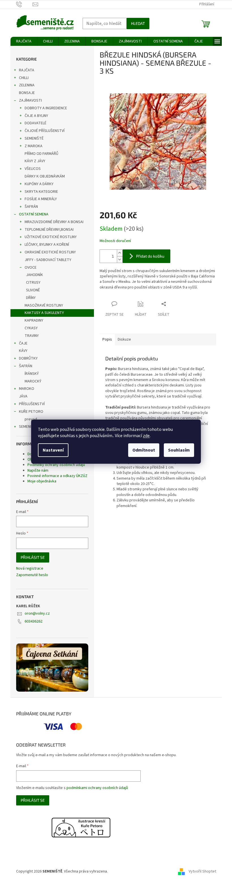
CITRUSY (33, 282)
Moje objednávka (41, 481)
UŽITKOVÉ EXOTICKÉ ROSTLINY (51, 237)
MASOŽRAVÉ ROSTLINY (44, 305)
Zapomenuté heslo (32, 575)
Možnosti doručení (115, 241)
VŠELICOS (33, 169)
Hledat (138, 23)
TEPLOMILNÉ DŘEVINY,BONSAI (49, 229)
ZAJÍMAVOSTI (30, 100)
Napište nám (37, 470)
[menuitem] (23, 41)
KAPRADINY (34, 320)
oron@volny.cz (37, 613)
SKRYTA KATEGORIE (41, 191)
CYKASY (31, 328)
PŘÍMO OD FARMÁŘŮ (41, 154)
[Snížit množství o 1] (120, 259)
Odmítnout (143, 450)
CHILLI (24, 78)
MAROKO (26, 389)
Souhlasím (179, 450)
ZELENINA (27, 85)
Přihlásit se (33, 557)
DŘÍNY (31, 298)
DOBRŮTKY (28, 358)
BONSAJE (27, 93)
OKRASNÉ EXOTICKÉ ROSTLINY (50, 252)
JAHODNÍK (34, 275)
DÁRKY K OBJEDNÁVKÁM (45, 176)
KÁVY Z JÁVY (35, 161)
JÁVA (23, 396)
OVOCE (30, 267)
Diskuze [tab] (124, 339)
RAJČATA (26, 70)
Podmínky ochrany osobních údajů (56, 465)
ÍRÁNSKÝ (32, 374)
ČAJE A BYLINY (36, 116)
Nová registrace (29, 568)
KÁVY (23, 351)
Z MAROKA (33, 146)
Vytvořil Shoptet (202, 871)
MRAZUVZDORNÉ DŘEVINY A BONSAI (54, 222)
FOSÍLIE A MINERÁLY (41, 199)
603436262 (33, 621)
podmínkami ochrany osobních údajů (97, 788)
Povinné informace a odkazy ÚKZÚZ (57, 476)
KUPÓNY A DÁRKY (39, 184)
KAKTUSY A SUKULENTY (44, 313)
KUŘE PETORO (31, 411)
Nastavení (53, 450)
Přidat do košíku (150, 256)
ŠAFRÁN (31, 206)
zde (146, 436)
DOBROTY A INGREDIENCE (46, 108)
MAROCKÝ (33, 381)
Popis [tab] (107, 339)
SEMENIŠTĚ (34, 138)
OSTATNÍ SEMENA (33, 214)
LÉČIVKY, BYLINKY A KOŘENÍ (47, 244)
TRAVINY (32, 336)
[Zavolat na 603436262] (24, 4)
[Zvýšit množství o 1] (120, 253)
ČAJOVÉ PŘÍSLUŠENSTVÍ (45, 131)
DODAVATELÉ (35, 123)
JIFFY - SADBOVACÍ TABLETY (48, 260)
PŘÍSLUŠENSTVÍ (32, 404)
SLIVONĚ (33, 290)
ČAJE (23, 343)
